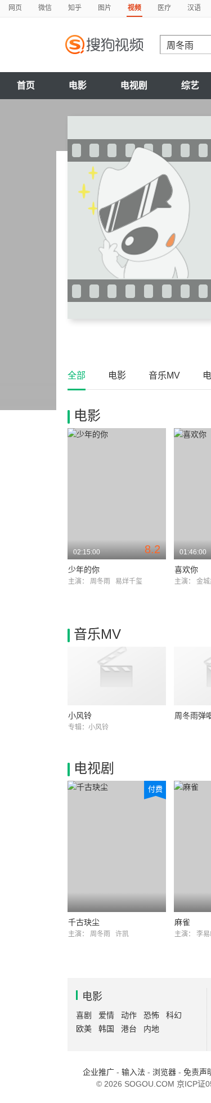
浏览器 (164, 1072)
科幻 (174, 1015)
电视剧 (133, 85)
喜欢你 (186, 569)
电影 (78, 85)
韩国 (106, 1028)
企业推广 (98, 1072)
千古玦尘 (84, 922)
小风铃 (80, 715)
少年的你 (84, 569)
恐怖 (151, 1015)
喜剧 (84, 1015)
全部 (77, 375)
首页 (26, 85)
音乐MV (164, 375)
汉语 (194, 8)
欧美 (84, 1028)
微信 (45, 8)
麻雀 (182, 922)
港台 (129, 1028)
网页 (15, 8)
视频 (134, 8)
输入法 (133, 1072)
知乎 (75, 8)
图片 (104, 8)
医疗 (164, 8)
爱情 (106, 1015)
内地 (151, 1028)
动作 (129, 1015)
